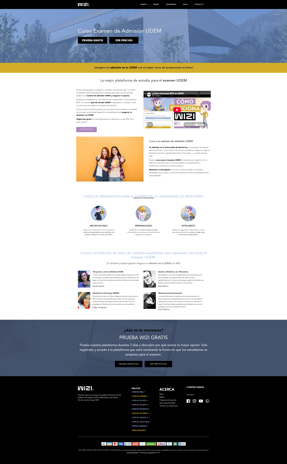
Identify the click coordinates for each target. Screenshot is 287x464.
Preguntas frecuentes (167, 400)
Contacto (190, 395)
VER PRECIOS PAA (158, 364)
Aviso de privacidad (167, 403)
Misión (161, 397)
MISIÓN (156, 4)
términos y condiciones (148, 452)
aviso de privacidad (132, 452)
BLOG (185, 4)
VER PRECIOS (124, 40)
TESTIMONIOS (171, 4)
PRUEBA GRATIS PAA (129, 364)
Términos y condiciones (168, 406)
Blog (161, 394)
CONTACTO (199, 4)
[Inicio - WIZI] (86, 388)
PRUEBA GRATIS (92, 40)
